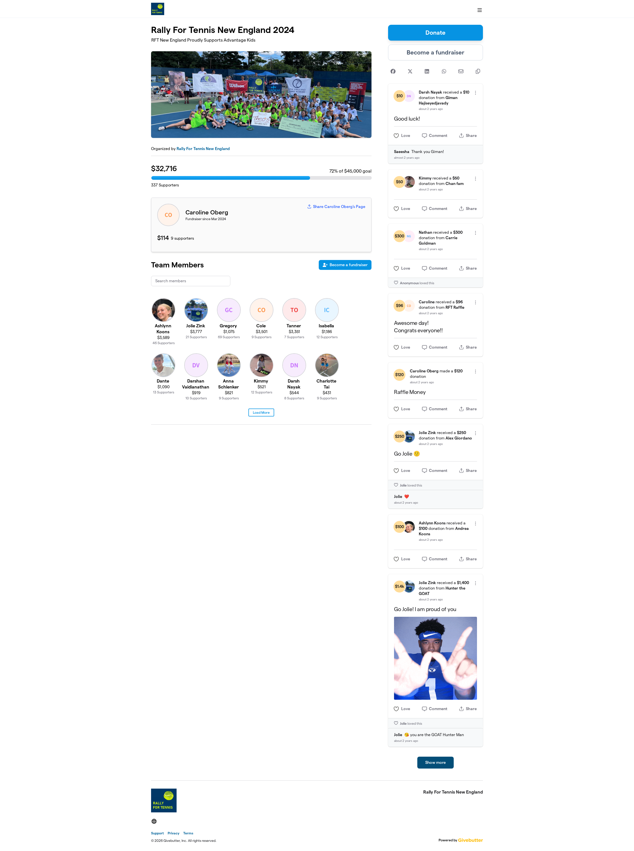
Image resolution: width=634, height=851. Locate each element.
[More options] (475, 93)
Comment (438, 135)
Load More (261, 412)
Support (157, 833)
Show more (435, 762)
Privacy (173, 833)
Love (405, 135)
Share (471, 135)
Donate (435, 32)
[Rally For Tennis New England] (157, 9)
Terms (188, 833)
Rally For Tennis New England (203, 149)
